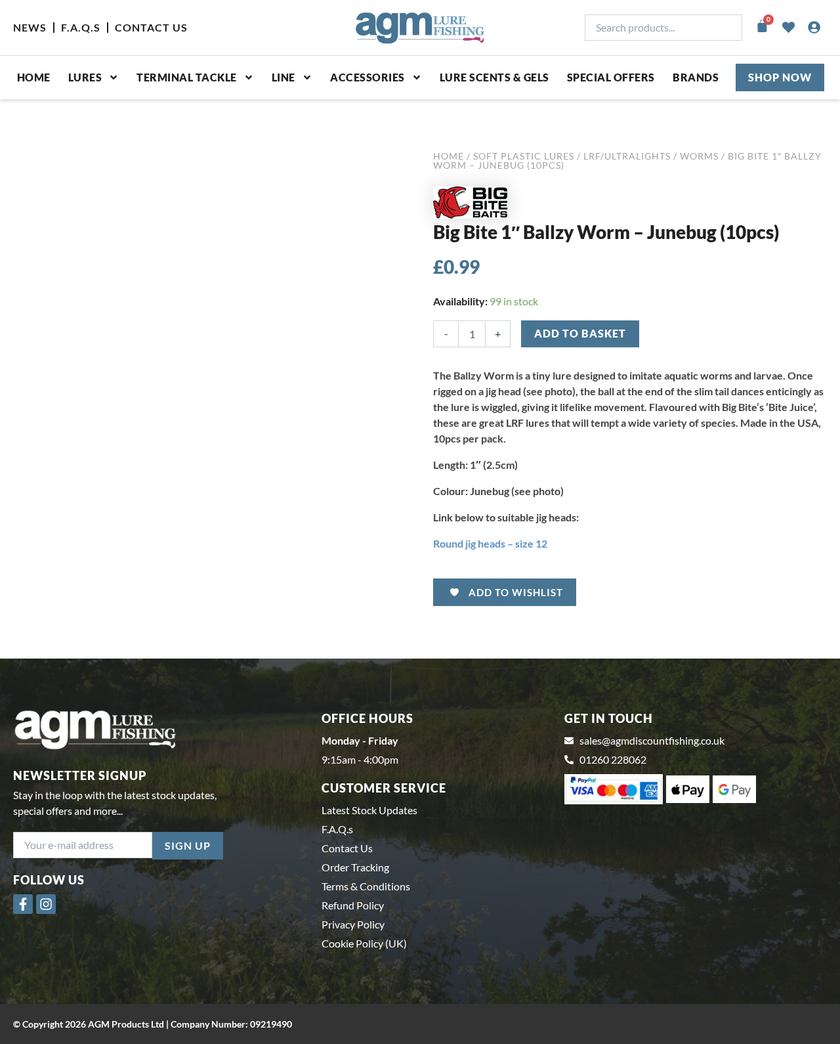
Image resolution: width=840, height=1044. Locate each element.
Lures (85, 77)
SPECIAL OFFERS (611, 77)
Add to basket (580, 333)
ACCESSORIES (367, 77)
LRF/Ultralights (627, 156)
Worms (699, 156)
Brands (696, 77)
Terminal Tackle (186, 77)
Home (34, 77)
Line (283, 77)
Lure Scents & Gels (494, 77)
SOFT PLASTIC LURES (523, 156)
